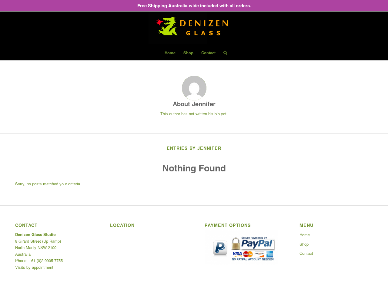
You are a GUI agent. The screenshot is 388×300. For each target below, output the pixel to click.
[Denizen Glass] (194, 28)
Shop (304, 244)
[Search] (223, 52)
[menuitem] (170, 52)
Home (304, 235)
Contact (306, 253)
